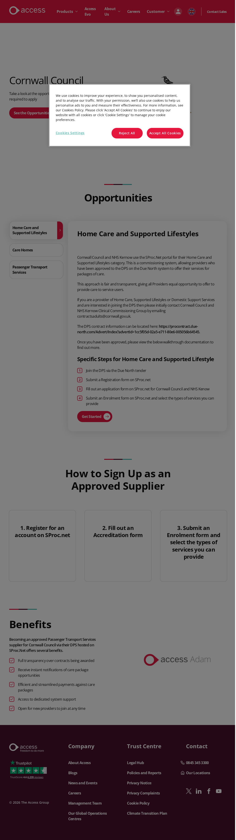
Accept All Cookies (165, 133)
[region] (119, 115)
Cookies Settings (70, 133)
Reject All (127, 133)
